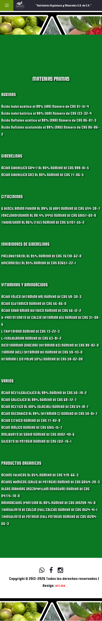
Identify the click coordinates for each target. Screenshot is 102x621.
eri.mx (60, 585)
